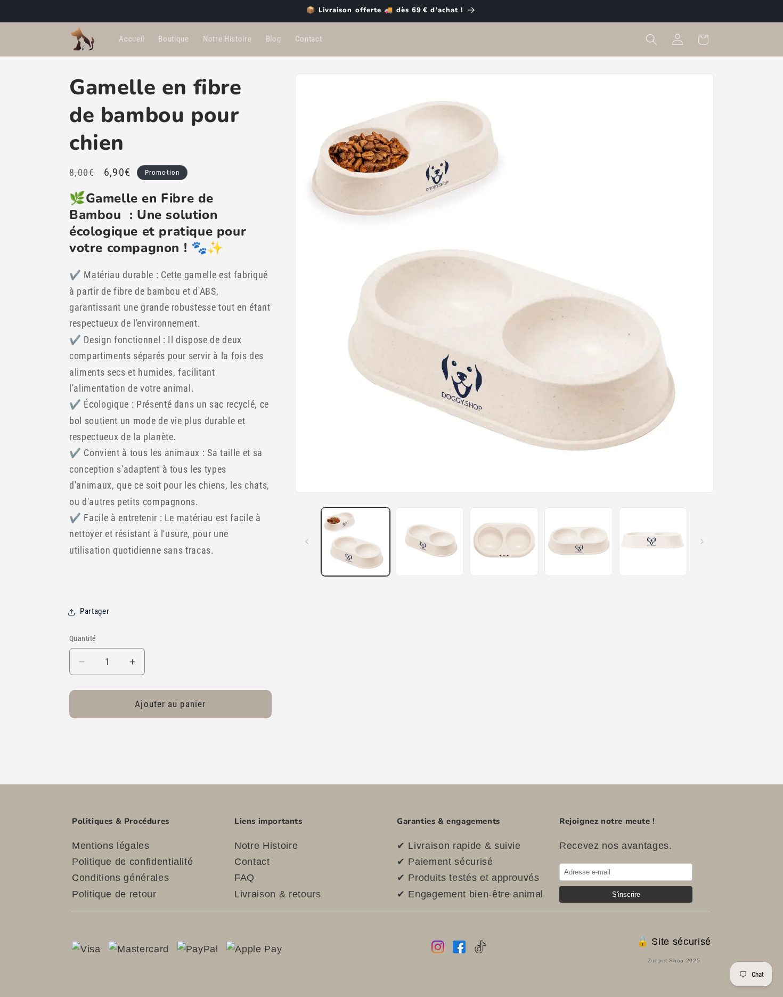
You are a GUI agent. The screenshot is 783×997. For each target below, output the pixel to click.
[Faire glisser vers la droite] (702, 542)
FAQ (244, 877)
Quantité (82, 639)
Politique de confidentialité (132, 861)
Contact (252, 861)
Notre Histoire (266, 845)
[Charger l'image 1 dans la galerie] (355, 541)
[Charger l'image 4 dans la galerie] (578, 541)
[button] (651, 39)
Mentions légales (111, 845)
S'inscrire (626, 894)
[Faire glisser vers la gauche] (307, 542)
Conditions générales (120, 877)
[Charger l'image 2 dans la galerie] (430, 541)
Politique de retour (114, 894)
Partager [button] (94, 612)
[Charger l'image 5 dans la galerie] (653, 541)
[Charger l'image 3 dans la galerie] (504, 541)
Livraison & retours (277, 894)
